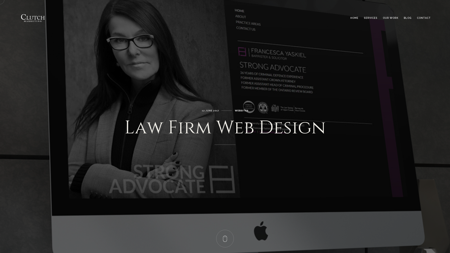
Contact (424, 18)
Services (370, 18)
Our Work (390, 18)
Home (354, 18)
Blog (408, 18)
